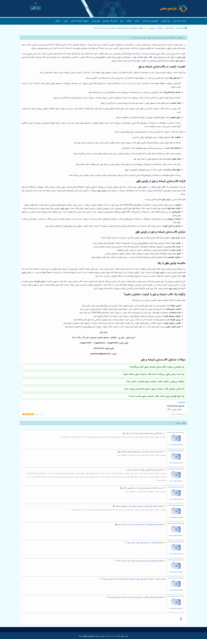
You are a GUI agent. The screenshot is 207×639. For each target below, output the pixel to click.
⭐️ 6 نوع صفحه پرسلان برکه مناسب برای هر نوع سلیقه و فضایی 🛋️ (142, 451)
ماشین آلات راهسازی (110, 21)
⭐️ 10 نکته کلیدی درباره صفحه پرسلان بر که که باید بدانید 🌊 (144, 433)
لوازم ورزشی (96, 21)
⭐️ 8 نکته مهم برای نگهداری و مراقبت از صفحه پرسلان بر (146, 469)
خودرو (65, 21)
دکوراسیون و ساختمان (150, 21)
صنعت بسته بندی (179, 21)
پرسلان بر (151, 28)
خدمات (137, 21)
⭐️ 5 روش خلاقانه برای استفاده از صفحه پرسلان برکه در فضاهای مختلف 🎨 (139, 506)
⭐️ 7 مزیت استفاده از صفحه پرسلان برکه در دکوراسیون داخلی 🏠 (143, 488)
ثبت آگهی (35, 7)
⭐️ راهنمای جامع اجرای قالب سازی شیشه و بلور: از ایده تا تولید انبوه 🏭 (140, 524)
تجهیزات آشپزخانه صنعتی (80, 21)
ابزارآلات (129, 21)
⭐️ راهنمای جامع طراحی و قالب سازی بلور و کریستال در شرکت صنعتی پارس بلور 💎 (136, 597)
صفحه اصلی (169, 28)
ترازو (121, 21)
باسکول (58, 21)
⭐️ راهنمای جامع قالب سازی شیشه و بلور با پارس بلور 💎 (145, 542)
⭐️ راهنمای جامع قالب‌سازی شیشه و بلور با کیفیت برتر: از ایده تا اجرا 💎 (120, 28)
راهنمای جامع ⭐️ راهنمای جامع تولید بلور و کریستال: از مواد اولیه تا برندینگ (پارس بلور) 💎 (133, 579)
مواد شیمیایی (165, 21)
